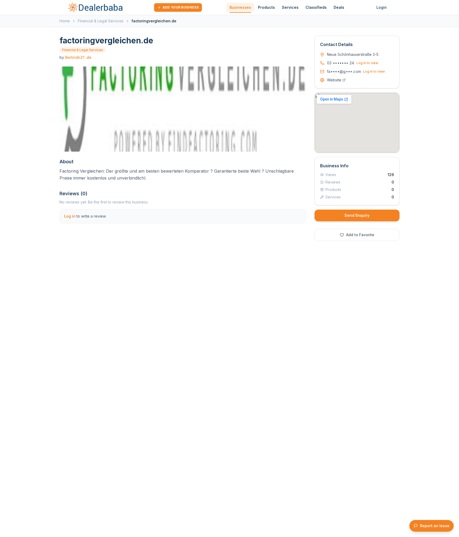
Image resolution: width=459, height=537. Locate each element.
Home (65, 21)
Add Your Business (181, 7)
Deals (339, 7)
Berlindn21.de (78, 57)
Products (266, 7)
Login (381, 7)
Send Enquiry (357, 215)
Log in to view (367, 63)
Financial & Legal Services (101, 21)
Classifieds (316, 7)
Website (334, 80)
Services (290, 7)
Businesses (240, 7)
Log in (69, 216)
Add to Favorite (360, 234)
